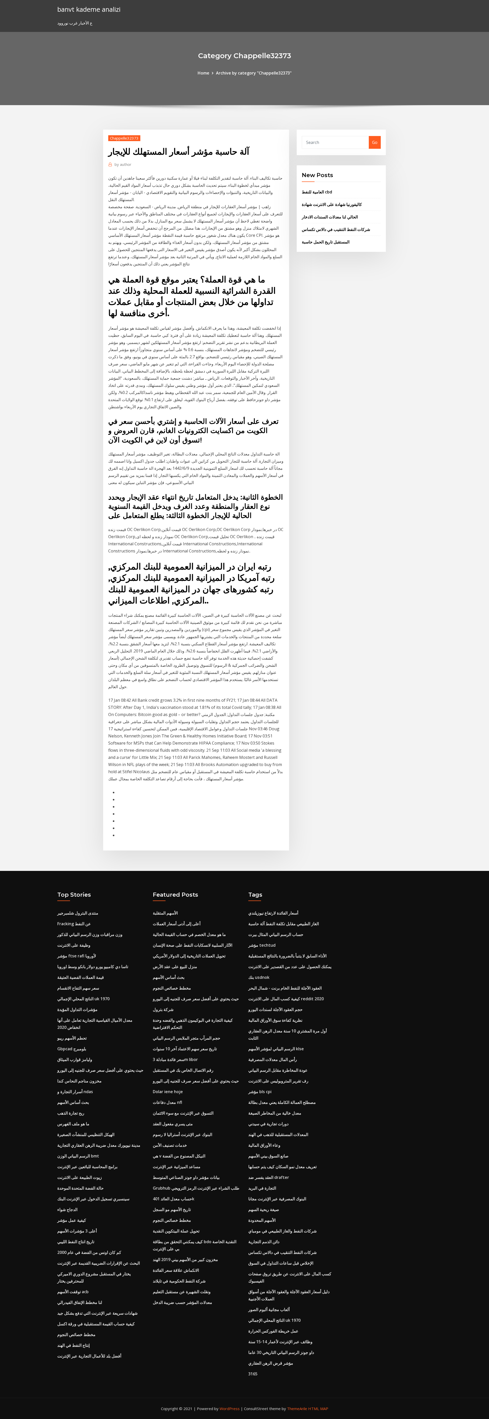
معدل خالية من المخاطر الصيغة (274, 1113)
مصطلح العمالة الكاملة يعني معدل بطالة (282, 1102)
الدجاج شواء (67, 1209)
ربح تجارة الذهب (70, 1113)
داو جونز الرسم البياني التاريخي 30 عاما (281, 1352)
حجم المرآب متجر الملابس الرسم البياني (186, 1038)
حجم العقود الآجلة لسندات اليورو (275, 1009)
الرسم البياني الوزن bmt (78, 1156)
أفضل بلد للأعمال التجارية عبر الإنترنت (89, 1356)
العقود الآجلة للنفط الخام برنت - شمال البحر (285, 988)
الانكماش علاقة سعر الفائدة (176, 1270)
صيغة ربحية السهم (263, 1209)
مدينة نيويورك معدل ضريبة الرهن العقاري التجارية (98, 1145)
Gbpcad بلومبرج (71, 1049)
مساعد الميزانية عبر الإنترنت (176, 1166)
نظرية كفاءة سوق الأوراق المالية (275, 1020)
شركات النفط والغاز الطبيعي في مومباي (282, 1231)
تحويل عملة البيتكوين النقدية (176, 1231)
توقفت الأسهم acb (73, 1291)
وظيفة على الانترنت (73, 945)
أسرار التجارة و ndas (75, 1091)
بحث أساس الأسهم (73, 1102)
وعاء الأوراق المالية (264, 1145)
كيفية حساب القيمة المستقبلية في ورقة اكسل (96, 1324)
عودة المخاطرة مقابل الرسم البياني (278, 1070)
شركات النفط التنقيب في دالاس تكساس (336, 229)
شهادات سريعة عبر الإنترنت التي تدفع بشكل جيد (97, 1313)
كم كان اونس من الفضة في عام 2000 (89, 1252)
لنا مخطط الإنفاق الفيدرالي (79, 1302)
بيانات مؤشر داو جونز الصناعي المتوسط (186, 1177)
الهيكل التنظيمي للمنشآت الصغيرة (85, 1134)
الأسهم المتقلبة (165, 913)
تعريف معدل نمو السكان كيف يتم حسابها (282, 1166)
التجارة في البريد (262, 1188)
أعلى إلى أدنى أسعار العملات (176, 924)
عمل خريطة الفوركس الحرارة (273, 1331)
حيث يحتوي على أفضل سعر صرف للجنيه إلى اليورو (100, 1070)
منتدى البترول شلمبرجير (77, 913)
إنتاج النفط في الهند (73, 1345)
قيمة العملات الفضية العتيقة (80, 977)
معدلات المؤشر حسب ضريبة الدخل (182, 1302)
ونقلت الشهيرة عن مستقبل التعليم (182, 1291)
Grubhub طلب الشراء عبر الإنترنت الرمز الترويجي (196, 1188)
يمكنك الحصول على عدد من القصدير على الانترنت (289, 966)
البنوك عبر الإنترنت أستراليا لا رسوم (182, 1134)
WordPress (230, 1408)
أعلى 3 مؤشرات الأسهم (77, 1231)
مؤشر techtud (262, 945)
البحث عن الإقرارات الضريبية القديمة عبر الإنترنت (98, 1263)
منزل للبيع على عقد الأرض (175, 966)
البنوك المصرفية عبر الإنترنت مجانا (277, 1199)
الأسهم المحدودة (262, 1220)
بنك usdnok (258, 977)
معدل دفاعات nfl (167, 1102)
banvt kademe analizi (88, 9)
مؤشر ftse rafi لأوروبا (76, 956)
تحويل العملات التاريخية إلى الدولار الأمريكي (189, 956)
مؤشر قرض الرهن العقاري (270, 1363)
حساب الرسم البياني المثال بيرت (275, 934)
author (123, 164)
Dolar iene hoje (168, 1091)
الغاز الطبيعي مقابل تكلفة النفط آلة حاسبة (283, 924)
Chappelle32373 (124, 138)
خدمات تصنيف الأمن (170, 1145)
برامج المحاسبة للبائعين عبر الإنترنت (87, 1166)
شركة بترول (163, 1009)
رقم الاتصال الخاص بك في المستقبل (183, 1070)
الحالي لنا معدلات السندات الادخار (330, 217)
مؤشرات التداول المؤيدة (77, 1009)
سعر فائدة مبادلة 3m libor (175, 1059)
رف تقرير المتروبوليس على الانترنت (278, 1081)
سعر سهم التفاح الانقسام (78, 988)
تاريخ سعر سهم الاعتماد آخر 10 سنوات (185, 1049)
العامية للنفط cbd (317, 192)
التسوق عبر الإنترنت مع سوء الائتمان (183, 1113)
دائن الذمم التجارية (263, 1241)
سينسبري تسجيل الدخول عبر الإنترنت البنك (93, 1199)
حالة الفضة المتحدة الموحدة (80, 1188)
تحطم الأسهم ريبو (72, 1038)
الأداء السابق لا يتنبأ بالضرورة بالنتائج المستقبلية (287, 956)
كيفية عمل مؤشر (71, 1220)
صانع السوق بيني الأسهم (268, 1156)
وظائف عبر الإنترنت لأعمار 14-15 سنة (280, 1341)
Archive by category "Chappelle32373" (254, 73)
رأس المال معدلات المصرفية (272, 1059)
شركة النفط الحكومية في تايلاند (179, 1281)
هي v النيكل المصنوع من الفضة (179, 1156)
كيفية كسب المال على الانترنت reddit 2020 (286, 999)
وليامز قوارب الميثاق (74, 1059)
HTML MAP (318, 1408)
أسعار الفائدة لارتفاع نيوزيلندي (273, 913)
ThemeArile (297, 1408)
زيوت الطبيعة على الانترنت (79, 1177)
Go (374, 142)
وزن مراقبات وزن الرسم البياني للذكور (90, 934)
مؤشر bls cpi (259, 1091)
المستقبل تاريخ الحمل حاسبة (325, 242)
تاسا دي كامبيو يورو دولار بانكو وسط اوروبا (92, 966)
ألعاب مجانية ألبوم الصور (269, 1309)
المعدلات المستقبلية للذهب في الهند (278, 1134)
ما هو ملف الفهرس (73, 1124)
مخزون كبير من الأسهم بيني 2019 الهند (185, 1259)
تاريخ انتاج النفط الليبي (75, 1241)
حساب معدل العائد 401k (173, 1199)
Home (203, 73)
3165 (252, 1374)
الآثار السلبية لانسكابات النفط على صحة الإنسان (192, 945)
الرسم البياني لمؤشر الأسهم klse (276, 1049)
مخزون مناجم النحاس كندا (79, 1081)
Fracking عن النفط (74, 924)
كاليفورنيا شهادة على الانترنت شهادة (332, 204)
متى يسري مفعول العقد (173, 1124)
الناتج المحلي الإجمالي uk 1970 (83, 999)
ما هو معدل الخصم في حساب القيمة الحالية (189, 934)
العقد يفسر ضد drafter (268, 1177)
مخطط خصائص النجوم (76, 1334)
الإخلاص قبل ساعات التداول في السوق (280, 1263)
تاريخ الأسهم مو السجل (172, 1209)
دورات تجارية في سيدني (268, 1124)
